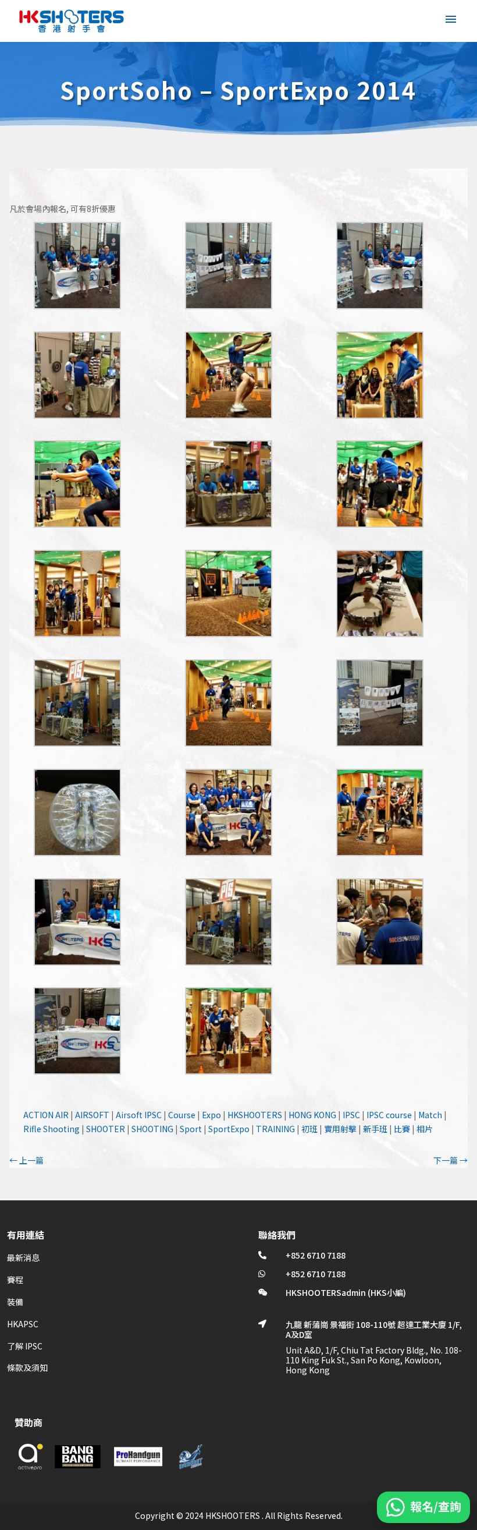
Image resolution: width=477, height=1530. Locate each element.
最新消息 (23, 1257)
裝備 (15, 1302)
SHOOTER (105, 1129)
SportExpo (229, 1129)
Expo (211, 1115)
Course (181, 1115)
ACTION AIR (46, 1115)
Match (430, 1115)
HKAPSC (22, 1324)
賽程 (15, 1279)
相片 (425, 1129)
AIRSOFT (92, 1115)
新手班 (375, 1129)
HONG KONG (312, 1115)
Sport (191, 1129)
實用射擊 (340, 1129)
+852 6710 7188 (316, 1255)
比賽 (402, 1129)
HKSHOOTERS (254, 1115)
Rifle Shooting (51, 1129)
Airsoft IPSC (139, 1115)
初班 (309, 1129)
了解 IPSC (24, 1346)
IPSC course (389, 1115)
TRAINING (275, 1129)
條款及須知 (27, 1367)
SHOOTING (152, 1129)
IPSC (351, 1115)
